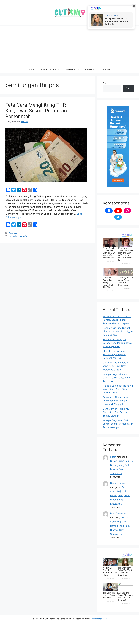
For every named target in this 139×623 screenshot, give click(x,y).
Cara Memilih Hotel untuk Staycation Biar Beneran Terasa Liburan (116, 412)
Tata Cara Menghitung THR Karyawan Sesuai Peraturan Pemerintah (36, 110)
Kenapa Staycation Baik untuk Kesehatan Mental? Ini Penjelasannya (118, 424)
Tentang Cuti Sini (48, 69)
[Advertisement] (69, 45)
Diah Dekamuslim (119, 513)
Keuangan (13, 233)
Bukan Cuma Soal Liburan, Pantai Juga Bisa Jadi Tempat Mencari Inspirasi (117, 320)
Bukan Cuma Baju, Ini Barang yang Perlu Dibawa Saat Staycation (117, 343)
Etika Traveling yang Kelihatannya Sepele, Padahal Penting (114, 354)
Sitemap (106, 69)
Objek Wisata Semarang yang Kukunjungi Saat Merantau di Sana (116, 366)
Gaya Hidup (70, 69)
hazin (113, 457)
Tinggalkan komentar (18, 236)
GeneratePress (99, 618)
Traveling (89, 69)
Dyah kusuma (117, 483)
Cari (105, 83)
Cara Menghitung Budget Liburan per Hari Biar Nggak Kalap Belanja (118, 331)
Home (31, 69)
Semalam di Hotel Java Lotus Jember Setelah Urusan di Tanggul (115, 401)
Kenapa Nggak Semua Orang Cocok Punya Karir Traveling (116, 377)
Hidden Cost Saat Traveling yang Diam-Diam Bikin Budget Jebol (118, 389)
